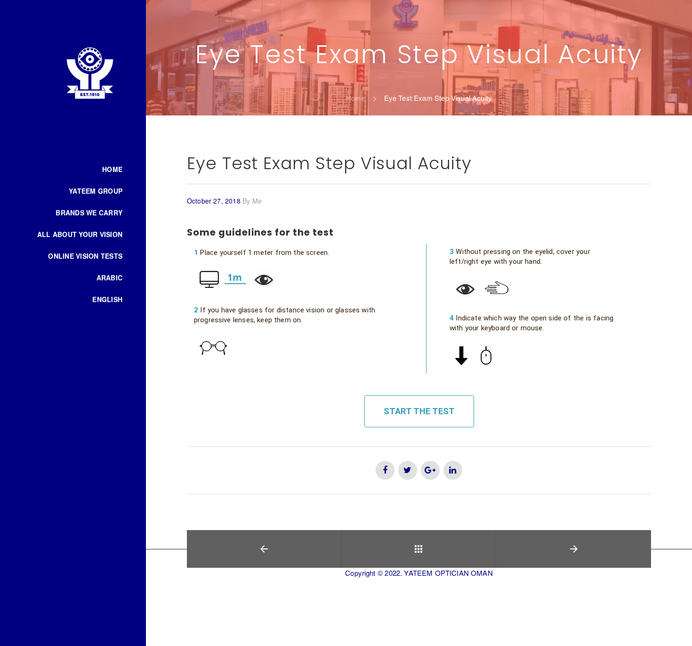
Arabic (110, 277)
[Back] (419, 549)
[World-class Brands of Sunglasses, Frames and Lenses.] (89, 72)
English (107, 299)
